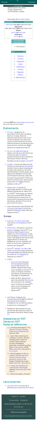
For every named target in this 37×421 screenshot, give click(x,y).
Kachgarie (19, 208)
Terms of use (18, 407)
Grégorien (20, 61)
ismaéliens (23, 155)
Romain (20, 56)
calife (17, 151)
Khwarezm (29, 166)
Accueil (4, 2)
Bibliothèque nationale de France (20, 388)
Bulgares (21, 232)
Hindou (20, 69)
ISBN (16, 349)
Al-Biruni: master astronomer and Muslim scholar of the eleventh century (19, 356)
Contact (22, 396)
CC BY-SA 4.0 (27, 404)
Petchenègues (21, 234)
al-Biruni (17, 184)
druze (29, 161)
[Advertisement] (18, 101)
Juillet (9, 259)
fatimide (23, 151)
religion (23, 161)
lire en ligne (13, 351)
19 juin (9, 249)
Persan (20, 75)
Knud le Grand (23, 19)
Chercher (31, 2)
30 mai (10, 151)
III (22, 37)
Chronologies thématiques (18, 41)
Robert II (21, 249)
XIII (24, 33)
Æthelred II (22, 266)
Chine (9, 208)
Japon (20, 203)
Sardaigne (22, 301)
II (20, 37)
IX (12, 33)
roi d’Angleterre (21, 223)
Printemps (11, 228)
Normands (29, 280)
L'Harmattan (18, 347)
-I (15, 37)
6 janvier (10, 221)
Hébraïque (20, 67)
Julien (20, 64)
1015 (11, 25)
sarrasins (11, 301)
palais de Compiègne (18, 254)
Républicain (20, 77)
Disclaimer (24, 400)
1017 (18, 25)
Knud (20, 221)
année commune (27, 122)
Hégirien (20, 72)
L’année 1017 (12, 386)
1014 (7, 25)
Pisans (12, 297)
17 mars (10, 132)
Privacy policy (14, 400)
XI (17, 33)
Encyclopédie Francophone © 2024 (18, 416)
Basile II (10, 230)
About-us (15, 396)
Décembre (11, 187)
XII (20, 33)
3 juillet (10, 164)
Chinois (20, 59)
